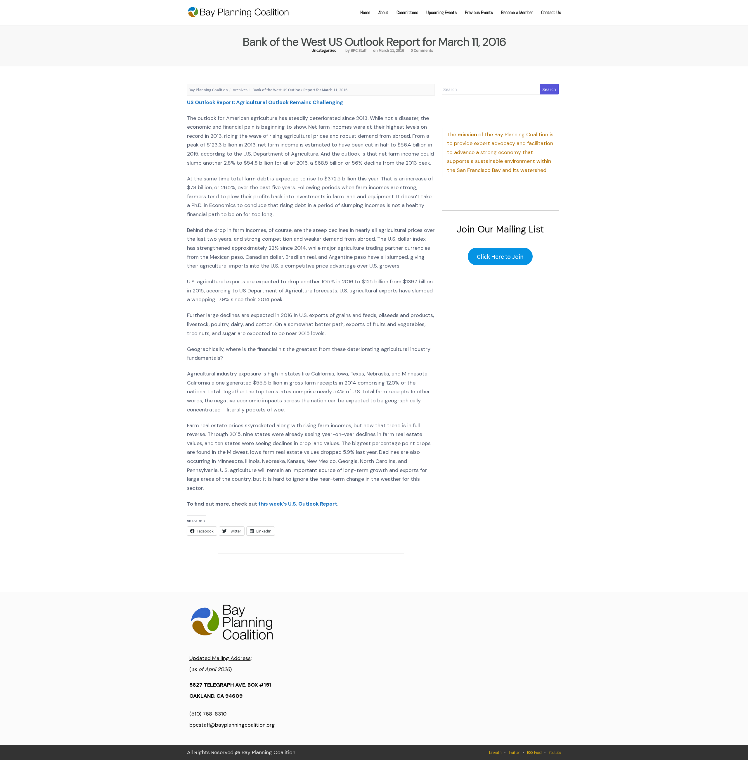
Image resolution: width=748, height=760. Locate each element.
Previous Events (479, 12)
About (383, 12)
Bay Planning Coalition (208, 89)
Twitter (514, 752)
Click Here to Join (500, 256)
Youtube (555, 752)
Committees (407, 12)
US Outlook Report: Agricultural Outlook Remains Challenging (265, 102)
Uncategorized (324, 50)
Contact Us (551, 12)
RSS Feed (534, 752)
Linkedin (495, 752)
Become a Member (517, 12)
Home (365, 12)
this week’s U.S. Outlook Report (297, 503)
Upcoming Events (441, 12)
